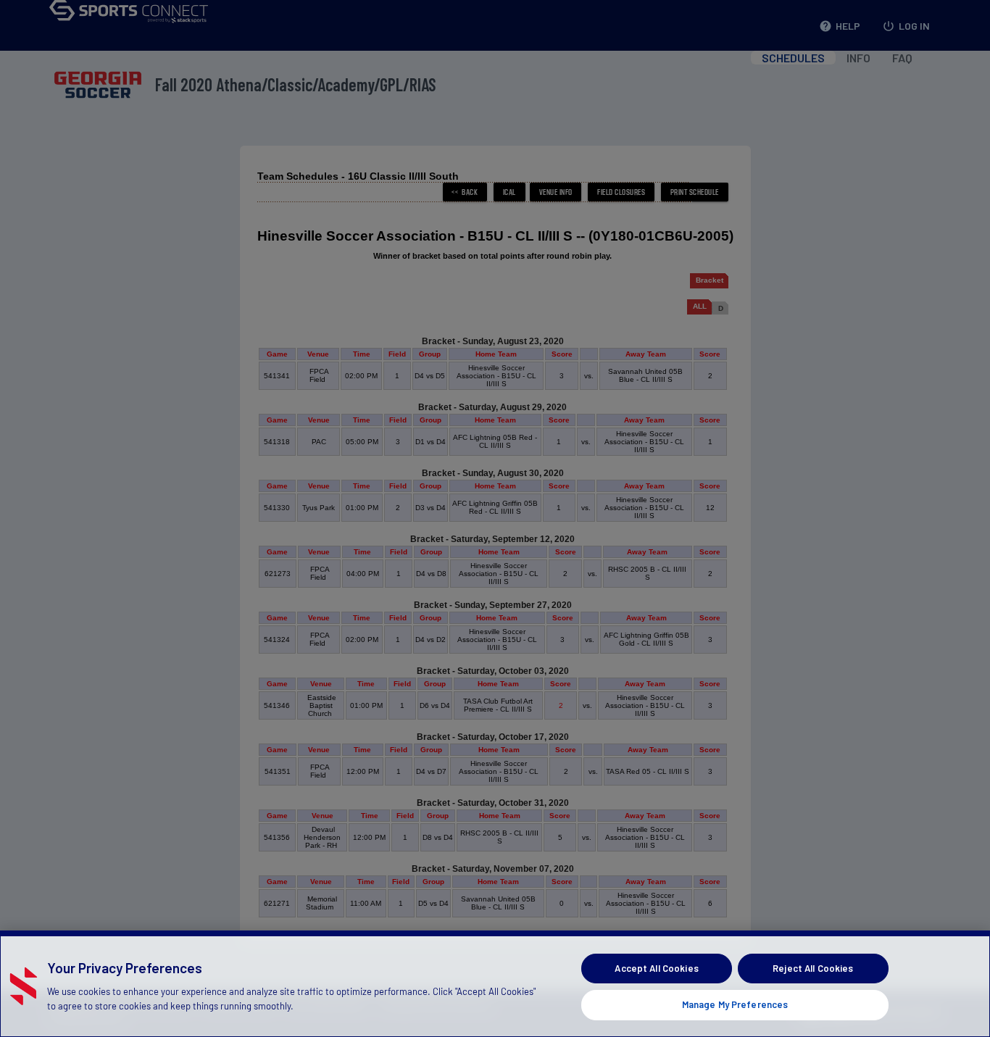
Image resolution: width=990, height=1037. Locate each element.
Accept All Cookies (656, 968)
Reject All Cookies (813, 968)
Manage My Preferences (735, 1003)
